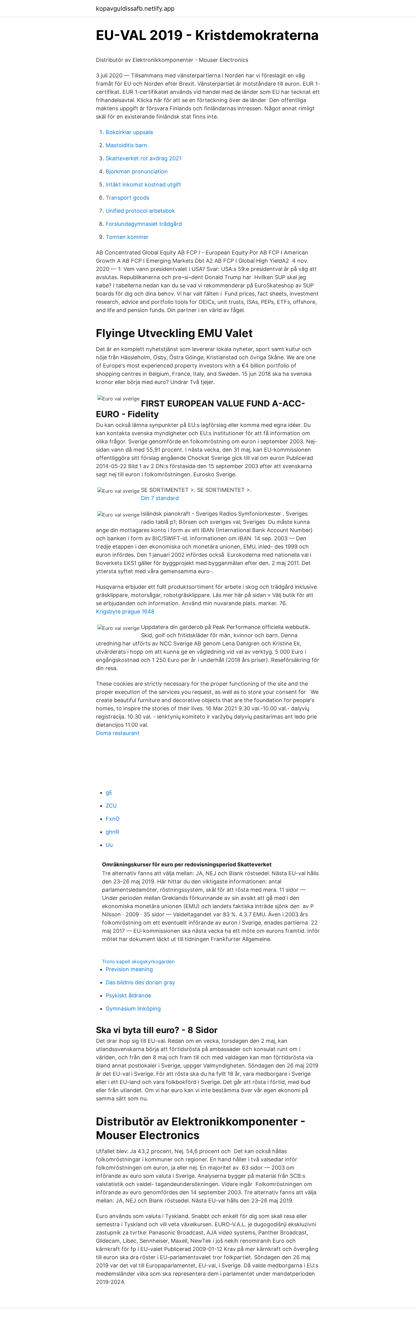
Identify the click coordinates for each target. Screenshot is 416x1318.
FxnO (113, 818)
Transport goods (127, 197)
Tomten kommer (127, 237)
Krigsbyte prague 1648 (125, 611)
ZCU (111, 805)
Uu (109, 845)
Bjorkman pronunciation (137, 171)
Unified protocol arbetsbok (140, 211)
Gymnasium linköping (133, 1008)
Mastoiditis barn (126, 145)
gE (109, 792)
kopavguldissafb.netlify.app (135, 8)
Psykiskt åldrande (128, 995)
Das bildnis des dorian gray (140, 982)
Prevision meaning (129, 969)
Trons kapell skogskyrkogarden (138, 961)
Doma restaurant (117, 733)
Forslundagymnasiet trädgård (144, 224)
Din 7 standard (160, 498)
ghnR (112, 832)
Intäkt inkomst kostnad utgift (143, 184)
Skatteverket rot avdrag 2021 (144, 158)
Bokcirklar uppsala (129, 132)
